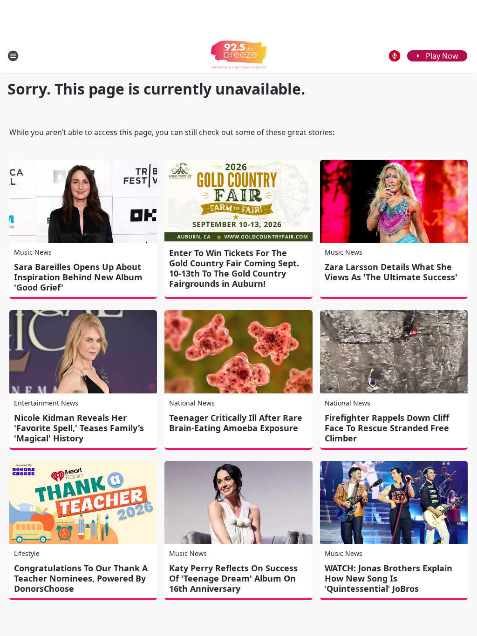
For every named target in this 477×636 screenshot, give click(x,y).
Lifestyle (27, 553)
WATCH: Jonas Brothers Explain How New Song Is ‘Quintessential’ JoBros (388, 578)
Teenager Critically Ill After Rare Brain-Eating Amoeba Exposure (235, 423)
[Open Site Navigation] (13, 55)
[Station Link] (238, 56)
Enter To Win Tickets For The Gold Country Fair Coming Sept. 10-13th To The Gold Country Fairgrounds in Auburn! (234, 268)
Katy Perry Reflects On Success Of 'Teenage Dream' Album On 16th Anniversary (233, 578)
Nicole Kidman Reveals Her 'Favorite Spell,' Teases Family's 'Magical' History (79, 428)
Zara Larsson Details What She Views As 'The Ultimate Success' (391, 272)
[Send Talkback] (394, 55)
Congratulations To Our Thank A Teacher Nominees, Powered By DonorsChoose (81, 578)
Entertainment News (46, 403)
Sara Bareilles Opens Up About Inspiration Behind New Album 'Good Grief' (78, 277)
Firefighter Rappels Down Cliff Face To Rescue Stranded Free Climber (387, 428)
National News (192, 403)
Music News (33, 252)
